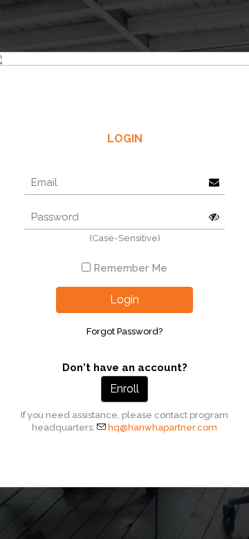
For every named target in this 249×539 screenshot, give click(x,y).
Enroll (124, 388)
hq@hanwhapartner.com (162, 427)
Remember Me (130, 268)
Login (124, 299)
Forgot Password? (124, 331)
